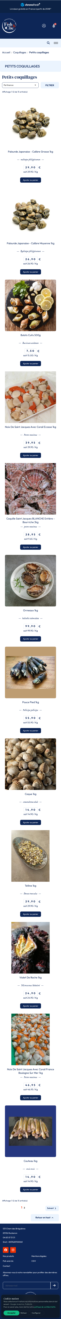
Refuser (24, 1313)
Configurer (36, 1313)
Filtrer (49, 85)
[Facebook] (6, 1250)
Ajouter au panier (30, 180)
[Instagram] (13, 1250)
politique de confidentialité (44, 1307)
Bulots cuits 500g (31, 335)
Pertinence (20, 85)
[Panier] (54, 25)
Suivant (52, 1208)
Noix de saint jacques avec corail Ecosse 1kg (30, 427)
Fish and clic (8, 1261)
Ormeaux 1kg (30, 610)
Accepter (11, 1313)
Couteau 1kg (30, 1161)
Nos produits (8, 1256)
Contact (6, 1266)
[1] (54, 1285)
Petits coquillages (22, 66)
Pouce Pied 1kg (30, 702)
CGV (33, 1261)
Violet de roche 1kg (30, 977)
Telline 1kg (30, 885)
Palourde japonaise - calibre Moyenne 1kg (30, 243)
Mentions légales (38, 1256)
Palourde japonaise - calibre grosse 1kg (30, 151)
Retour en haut (44, 1217)
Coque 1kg (30, 794)
